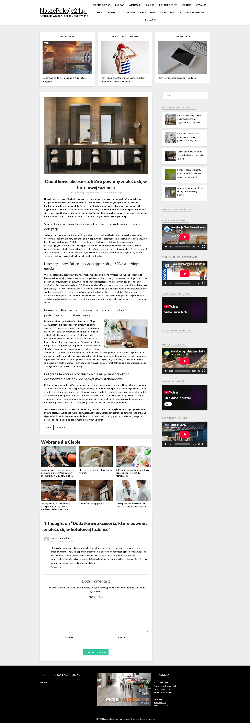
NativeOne (96, 514)
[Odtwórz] (165, 246)
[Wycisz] (199, 246)
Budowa (119, 5)
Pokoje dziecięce (168, 5)
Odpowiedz (56, 567)
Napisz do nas (160, 702)
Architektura (167, 12)
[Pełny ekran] (203, 246)
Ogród (99, 12)
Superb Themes (147, 719)
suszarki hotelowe (53, 256)
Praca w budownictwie (193, 12)
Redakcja (117, 192)
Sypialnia (201, 5)
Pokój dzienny (147, 12)
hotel (48, 427)
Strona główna (101, 5)
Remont (112, 12)
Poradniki (150, 20)
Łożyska (43, 682)
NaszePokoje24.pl (63, 10)
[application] (184, 237)
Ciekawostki (128, 12)
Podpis (70, 637)
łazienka (61, 427)
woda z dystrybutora (76, 547)
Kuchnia (149, 5)
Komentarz (96, 596)
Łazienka (186, 5)
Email (122, 637)
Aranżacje (134, 5)
